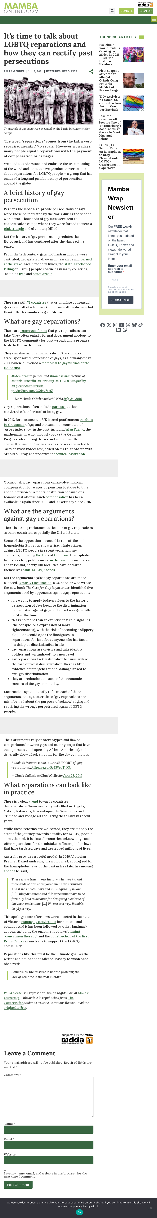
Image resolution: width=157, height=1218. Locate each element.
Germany (61, 555)
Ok (79, 1212)
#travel (38, 386)
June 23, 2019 (72, 775)
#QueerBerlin (21, 386)
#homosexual (60, 376)
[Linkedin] (118, 329)
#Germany (46, 381)
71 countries (36, 302)
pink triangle (14, 228)
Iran (22, 274)
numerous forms (33, 331)
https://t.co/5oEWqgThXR (51, 767)
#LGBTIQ (63, 381)
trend (33, 801)
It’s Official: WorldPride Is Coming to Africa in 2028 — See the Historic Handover (109, 54)
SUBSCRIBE (120, 300)
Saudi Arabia (42, 274)
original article (15, 1008)
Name (9, 1123)
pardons (58, 407)
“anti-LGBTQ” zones (39, 570)
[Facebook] (102, 325)
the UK (41, 555)
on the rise (57, 560)
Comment (12, 1074)
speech (9, 871)
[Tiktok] (140, 325)
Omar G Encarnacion (35, 583)
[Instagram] (115, 325)
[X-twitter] (109, 325)
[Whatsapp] (124, 329)
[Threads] (128, 325)
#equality (78, 381)
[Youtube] (121, 325)
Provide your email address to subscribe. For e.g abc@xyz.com (121, 289)
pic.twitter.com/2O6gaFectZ (32, 391)
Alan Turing (75, 429)
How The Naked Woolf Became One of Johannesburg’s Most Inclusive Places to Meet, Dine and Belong (109, 127)
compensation (57, 497)
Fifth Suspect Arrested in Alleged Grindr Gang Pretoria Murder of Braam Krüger (109, 80)
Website (10, 1154)
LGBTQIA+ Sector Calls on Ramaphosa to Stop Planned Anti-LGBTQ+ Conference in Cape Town (110, 156)
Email (9, 1139)
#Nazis (16, 381)
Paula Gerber (13, 993)
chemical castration (69, 454)
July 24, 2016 (73, 399)
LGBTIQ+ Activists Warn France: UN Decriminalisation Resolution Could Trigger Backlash (107, 103)
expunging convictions (38, 922)
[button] (112, 11)
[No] (151, 1207)
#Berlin (30, 381)
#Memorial (20, 376)
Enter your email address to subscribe (120, 268)
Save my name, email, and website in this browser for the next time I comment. (45, 1175)
